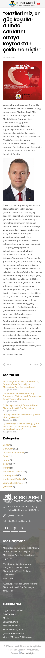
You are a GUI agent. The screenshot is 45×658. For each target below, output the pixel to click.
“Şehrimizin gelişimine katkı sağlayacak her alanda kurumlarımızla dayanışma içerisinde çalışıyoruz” (21, 426)
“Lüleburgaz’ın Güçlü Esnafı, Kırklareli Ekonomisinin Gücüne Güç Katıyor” (20, 406)
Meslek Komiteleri (11, 625)
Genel (5, 456)
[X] (22, 528)
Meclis (6, 618)
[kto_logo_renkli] (22, 4)
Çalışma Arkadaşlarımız (14, 633)
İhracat (6, 460)
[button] (3, 3)
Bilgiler (6, 444)
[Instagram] (14, 528)
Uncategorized (10, 475)
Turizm (6, 467)
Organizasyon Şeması (13, 610)
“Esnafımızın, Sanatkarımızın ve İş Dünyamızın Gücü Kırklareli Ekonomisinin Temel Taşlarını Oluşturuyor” (22, 396)
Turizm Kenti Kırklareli (13, 471)
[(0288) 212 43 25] (5, 515)
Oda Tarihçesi (9, 614)
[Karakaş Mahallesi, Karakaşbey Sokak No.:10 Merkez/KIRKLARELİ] (5, 508)
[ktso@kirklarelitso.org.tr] (5, 521)
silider (6, 464)
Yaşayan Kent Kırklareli (13, 483)
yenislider (7, 486)
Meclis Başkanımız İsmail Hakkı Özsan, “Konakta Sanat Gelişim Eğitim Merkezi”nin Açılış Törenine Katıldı (21, 384)
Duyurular (8, 448)
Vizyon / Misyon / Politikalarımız (18, 637)
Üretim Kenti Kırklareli (13, 479)
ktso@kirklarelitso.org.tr (19, 521)
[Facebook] (6, 528)
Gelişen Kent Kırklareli (13, 452)
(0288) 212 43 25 (15, 515)
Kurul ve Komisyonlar (13, 629)
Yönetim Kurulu (10, 621)
